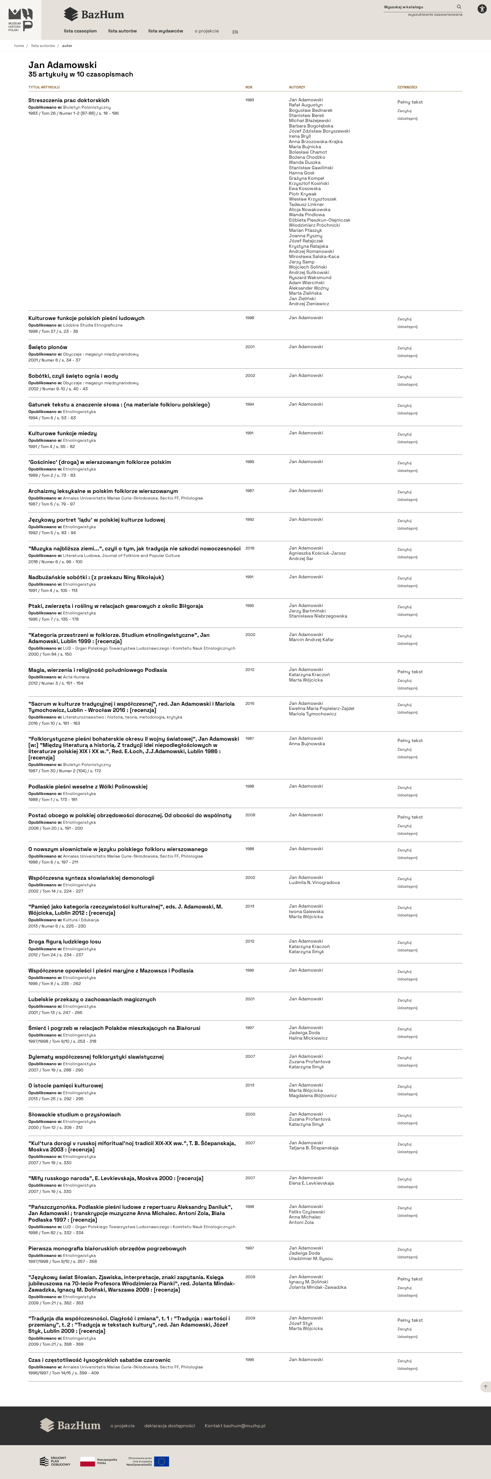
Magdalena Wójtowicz (313, 1095)
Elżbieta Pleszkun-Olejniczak (320, 220)
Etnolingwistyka (79, 411)
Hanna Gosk (302, 172)
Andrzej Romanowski (311, 251)
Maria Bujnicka (305, 146)
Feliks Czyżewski (307, 1211)
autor (67, 45)
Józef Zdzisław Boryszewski (319, 131)
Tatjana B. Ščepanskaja (313, 1147)
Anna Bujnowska (307, 743)
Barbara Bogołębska (311, 126)
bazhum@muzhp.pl (244, 1425)
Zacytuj (404, 110)
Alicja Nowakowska (309, 209)
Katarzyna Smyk (306, 951)
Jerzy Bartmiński (307, 611)
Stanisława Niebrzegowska (318, 616)
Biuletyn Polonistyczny (87, 107)
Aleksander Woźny (309, 288)
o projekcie (207, 31)
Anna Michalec (305, 1217)
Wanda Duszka (305, 162)
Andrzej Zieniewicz (309, 303)
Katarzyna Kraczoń (309, 674)
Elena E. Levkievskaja (311, 1183)
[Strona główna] (94, 14)
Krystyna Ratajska (308, 246)
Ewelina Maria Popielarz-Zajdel (321, 708)
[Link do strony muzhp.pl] (20, 20)
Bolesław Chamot (308, 152)
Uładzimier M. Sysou (311, 1258)
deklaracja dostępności (169, 1425)
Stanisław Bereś (306, 115)
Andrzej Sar (301, 558)
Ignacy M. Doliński (308, 1281)
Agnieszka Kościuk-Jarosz (317, 553)
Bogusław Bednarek (311, 110)
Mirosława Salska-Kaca (314, 256)
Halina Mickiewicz (308, 1038)
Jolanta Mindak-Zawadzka (317, 1287)
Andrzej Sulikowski (309, 272)
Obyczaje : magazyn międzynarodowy (101, 354)
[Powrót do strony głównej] (70, 1425)
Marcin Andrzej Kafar (311, 639)
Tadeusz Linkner (306, 204)
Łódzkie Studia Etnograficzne (93, 325)
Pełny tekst (410, 102)
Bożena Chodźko (307, 157)
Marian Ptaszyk (305, 230)
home (19, 45)
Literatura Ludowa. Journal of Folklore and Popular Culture (121, 555)
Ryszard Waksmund (310, 277)
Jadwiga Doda (304, 1032)
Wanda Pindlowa (307, 214)
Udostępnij (407, 118)
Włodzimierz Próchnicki (314, 225)
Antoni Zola (301, 1222)
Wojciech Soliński (308, 267)
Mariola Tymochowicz (312, 713)
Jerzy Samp (302, 262)
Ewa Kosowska (305, 188)
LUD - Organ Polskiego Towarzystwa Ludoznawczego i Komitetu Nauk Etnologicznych (149, 648)
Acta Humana (76, 676)
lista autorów (43, 45)
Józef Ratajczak (306, 240)
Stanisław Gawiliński (311, 167)
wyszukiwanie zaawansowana (435, 14)
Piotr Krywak (303, 194)
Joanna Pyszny (306, 235)
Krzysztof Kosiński (309, 183)
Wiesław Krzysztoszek (313, 199)
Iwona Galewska (306, 911)
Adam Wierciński (306, 282)
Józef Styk (301, 1323)
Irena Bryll (300, 136)
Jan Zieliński (302, 298)
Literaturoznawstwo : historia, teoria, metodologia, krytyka (122, 717)
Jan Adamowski (306, 99)
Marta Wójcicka (306, 680)
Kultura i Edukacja (81, 919)
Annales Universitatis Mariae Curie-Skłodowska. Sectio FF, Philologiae (133, 498)
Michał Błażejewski (310, 120)
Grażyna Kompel (306, 178)
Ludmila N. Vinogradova (314, 882)
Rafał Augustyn (306, 105)
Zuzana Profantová (309, 1061)
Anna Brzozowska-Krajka (316, 141)
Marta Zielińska (305, 293)
